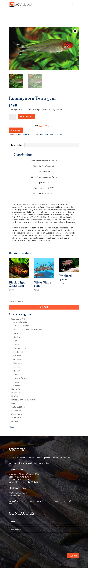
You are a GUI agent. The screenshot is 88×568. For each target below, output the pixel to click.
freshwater (44, 134)
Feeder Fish (18, 352)
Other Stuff (16, 417)
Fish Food (15, 393)
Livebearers (18, 363)
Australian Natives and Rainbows (27, 329)
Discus (16, 344)
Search (44, 307)
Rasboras (17, 371)
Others (16, 385)
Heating (14, 403)
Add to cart (26, 116)
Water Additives (18, 407)
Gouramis (17, 359)
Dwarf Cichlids (19, 348)
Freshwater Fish (23, 134)
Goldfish (17, 355)
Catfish (16, 337)
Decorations (16, 414)
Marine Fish (16, 389)
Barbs (16, 333)
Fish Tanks (15, 396)
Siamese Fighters (20, 378)
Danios (16, 341)
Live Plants (16, 410)
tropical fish (58, 134)
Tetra (51, 134)
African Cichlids (20, 322)
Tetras (32, 134)
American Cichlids (21, 325)
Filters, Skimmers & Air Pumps (24, 400)
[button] (75, 31)
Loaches (17, 367)
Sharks (16, 374)
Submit (73, 555)
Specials (14, 421)
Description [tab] (16, 145)
